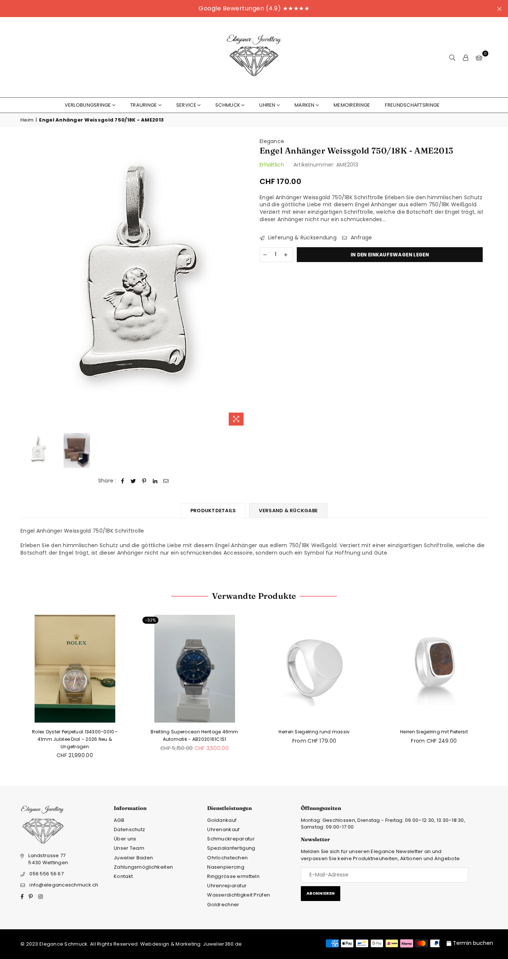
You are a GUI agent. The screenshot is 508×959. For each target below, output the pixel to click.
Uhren (267, 105)
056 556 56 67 (46, 873)
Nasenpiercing (225, 867)
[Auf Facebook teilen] (122, 481)
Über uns (125, 838)
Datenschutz (129, 829)
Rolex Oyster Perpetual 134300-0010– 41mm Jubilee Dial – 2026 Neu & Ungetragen (75, 739)
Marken (305, 105)
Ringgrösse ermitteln (233, 876)
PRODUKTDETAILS (213, 510)
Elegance (272, 141)
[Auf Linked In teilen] (155, 481)
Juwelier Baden (133, 857)
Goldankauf (222, 820)
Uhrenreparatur (227, 885)
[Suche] (452, 57)
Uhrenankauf (223, 829)
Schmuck (227, 105)
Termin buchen (473, 943)
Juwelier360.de (222, 943)
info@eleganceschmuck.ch (63, 884)
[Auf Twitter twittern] (133, 481)
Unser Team (129, 848)
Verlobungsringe (88, 105)
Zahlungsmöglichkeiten (143, 867)
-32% (150, 620)
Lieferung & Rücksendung (301, 237)
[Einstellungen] (465, 57)
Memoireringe (352, 105)
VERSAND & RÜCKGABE (288, 510)
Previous (26, 283)
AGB (119, 820)
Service (186, 105)
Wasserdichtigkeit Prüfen (238, 894)
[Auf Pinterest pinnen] (144, 481)
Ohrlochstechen (227, 857)
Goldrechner (223, 904)
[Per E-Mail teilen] (166, 481)
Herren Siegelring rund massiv (314, 732)
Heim (26, 120)
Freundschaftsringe (412, 105)
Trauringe (143, 105)
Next (241, 283)
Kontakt (123, 876)
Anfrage (360, 237)
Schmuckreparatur (230, 838)
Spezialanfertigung (231, 848)
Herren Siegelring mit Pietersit (434, 732)
